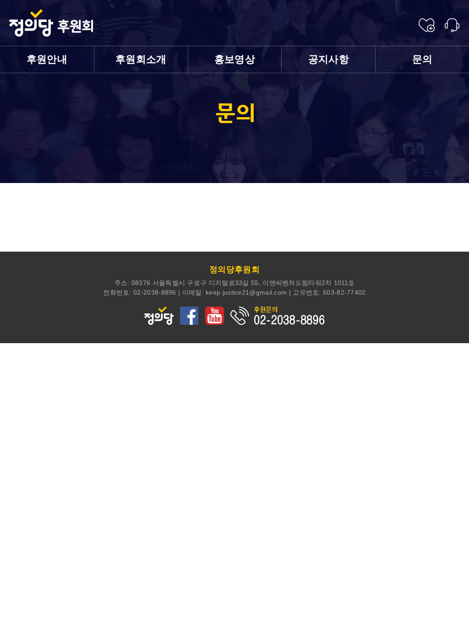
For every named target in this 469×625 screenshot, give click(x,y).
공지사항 (328, 59)
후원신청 (427, 25)
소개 (141, 59)
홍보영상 (234, 59)
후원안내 (47, 59)
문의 (422, 59)
